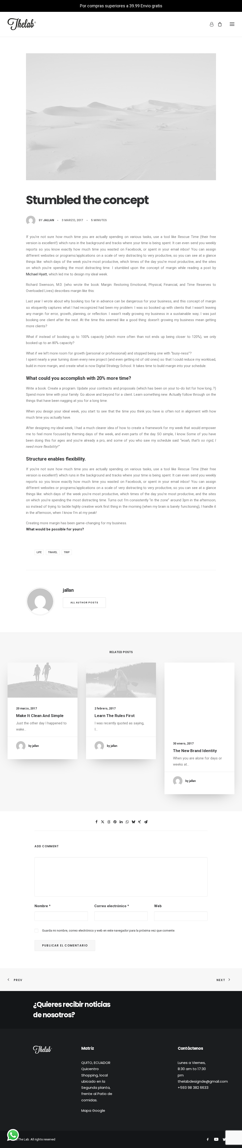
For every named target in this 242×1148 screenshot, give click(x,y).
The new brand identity (195, 750)
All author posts (84, 602)
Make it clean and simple (40, 715)
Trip (67, 552)
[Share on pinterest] (115, 822)
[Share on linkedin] (121, 822)
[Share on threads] (109, 822)
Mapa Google (93, 1110)
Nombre (43, 906)
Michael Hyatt (36, 274)
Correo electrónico (111, 906)
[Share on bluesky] (133, 822)
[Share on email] (145, 822)
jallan (48, 220)
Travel (52, 552)
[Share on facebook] (96, 822)
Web (158, 906)
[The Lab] (22, 24)
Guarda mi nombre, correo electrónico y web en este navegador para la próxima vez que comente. (108, 930)
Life (39, 552)
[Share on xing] (139, 822)
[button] (43, 680)
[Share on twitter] (102, 822)
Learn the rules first (115, 715)
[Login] (209, 24)
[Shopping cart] (217, 24)
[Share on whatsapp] (127, 822)
